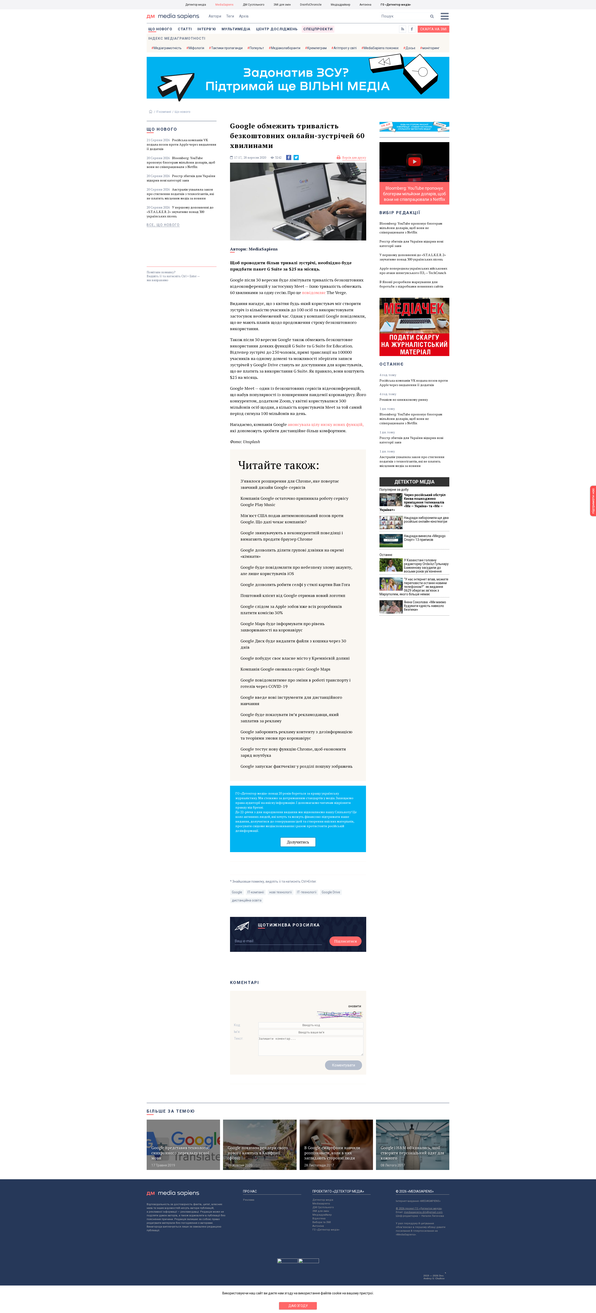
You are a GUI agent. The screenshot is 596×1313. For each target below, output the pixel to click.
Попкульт (257, 48)
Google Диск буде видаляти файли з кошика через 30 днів (293, 644)
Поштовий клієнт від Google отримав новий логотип (292, 595)
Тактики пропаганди (227, 48)
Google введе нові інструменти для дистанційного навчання (291, 700)
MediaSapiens (224, 4)
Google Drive (331, 892)
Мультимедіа (236, 29)
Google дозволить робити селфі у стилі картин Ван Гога (295, 584)
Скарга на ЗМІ (433, 29)
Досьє (410, 48)
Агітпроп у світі (345, 48)
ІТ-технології (306, 892)
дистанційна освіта (246, 900)
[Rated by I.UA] (287, 1262)
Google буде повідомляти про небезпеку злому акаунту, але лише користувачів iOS (296, 570)
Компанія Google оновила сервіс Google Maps (285, 669)
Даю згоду (298, 1306)
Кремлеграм (317, 48)
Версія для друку (354, 157)
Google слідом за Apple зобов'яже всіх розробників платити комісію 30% (291, 609)
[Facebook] (288, 157)
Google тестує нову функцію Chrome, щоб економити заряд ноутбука (293, 752)
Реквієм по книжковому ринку (403, 399)
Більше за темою (171, 1111)
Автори (215, 16)
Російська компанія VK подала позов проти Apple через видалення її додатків (181, 144)
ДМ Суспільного (253, 4)
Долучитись (298, 842)
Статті (185, 29)
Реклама (248, 1199)
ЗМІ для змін (282, 4)
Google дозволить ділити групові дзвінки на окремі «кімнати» (292, 553)
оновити (354, 1006)
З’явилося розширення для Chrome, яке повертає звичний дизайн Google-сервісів (289, 484)
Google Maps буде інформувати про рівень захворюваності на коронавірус (282, 627)
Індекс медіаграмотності (176, 38)
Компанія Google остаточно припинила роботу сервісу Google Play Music (294, 501)
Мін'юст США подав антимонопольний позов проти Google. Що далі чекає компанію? (291, 519)
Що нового (160, 29)
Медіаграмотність (168, 48)
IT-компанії (163, 111)
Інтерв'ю (206, 29)
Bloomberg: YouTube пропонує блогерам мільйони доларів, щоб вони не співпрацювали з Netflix (181, 162)
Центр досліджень (277, 29)
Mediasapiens (321, 1203)
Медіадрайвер (340, 4)
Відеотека (318, 1218)
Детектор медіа (195, 4)
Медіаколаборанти (285, 48)
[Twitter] (296, 157)
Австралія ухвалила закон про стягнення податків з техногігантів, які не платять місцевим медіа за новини (180, 193)
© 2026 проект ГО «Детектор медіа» (419, 1208)
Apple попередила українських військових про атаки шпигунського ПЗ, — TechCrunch (413, 270)
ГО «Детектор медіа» (396, 4)
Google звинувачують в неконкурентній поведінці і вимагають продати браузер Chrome (291, 536)
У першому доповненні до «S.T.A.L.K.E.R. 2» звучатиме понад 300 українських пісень (180, 211)
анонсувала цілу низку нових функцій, (325, 424)
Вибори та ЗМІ (321, 1222)
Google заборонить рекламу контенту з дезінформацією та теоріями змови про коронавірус (296, 735)
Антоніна (365, 4)
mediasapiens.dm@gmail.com (423, 1212)
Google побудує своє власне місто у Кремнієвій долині (295, 658)
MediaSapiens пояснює (381, 48)
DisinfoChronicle (311, 4)
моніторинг (431, 48)
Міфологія (196, 48)
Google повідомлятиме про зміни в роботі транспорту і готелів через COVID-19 (295, 683)
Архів (244, 16)
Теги (230, 16)
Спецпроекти (318, 29)
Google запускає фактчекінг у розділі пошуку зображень (296, 766)
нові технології (280, 892)
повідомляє (314, 292)
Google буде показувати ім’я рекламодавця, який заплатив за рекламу (289, 717)
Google (237, 892)
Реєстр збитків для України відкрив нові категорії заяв (181, 178)
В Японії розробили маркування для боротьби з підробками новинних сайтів (411, 284)
